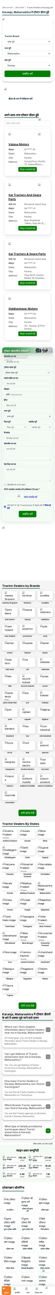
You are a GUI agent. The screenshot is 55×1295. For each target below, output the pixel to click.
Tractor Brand (12, 36)
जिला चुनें (7, 421)
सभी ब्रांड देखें (27, 812)
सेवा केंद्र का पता (10, 464)
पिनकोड (7, 432)
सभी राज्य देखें (27, 1005)
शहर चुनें (8, 60)
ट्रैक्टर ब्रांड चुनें (10, 367)
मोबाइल (6, 389)
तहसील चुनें (33, 421)
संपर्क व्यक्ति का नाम (11, 378)
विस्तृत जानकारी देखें (27, 169)
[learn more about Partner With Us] (49, 1288)
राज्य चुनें (8, 48)
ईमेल (5, 400)
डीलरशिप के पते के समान (16, 484)
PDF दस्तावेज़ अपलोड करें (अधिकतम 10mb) (22, 489)
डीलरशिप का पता (10, 443)
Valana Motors (19, 144)
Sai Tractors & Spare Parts (27, 254)
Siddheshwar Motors (23, 308)
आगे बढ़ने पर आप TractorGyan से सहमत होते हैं (29, 506)
